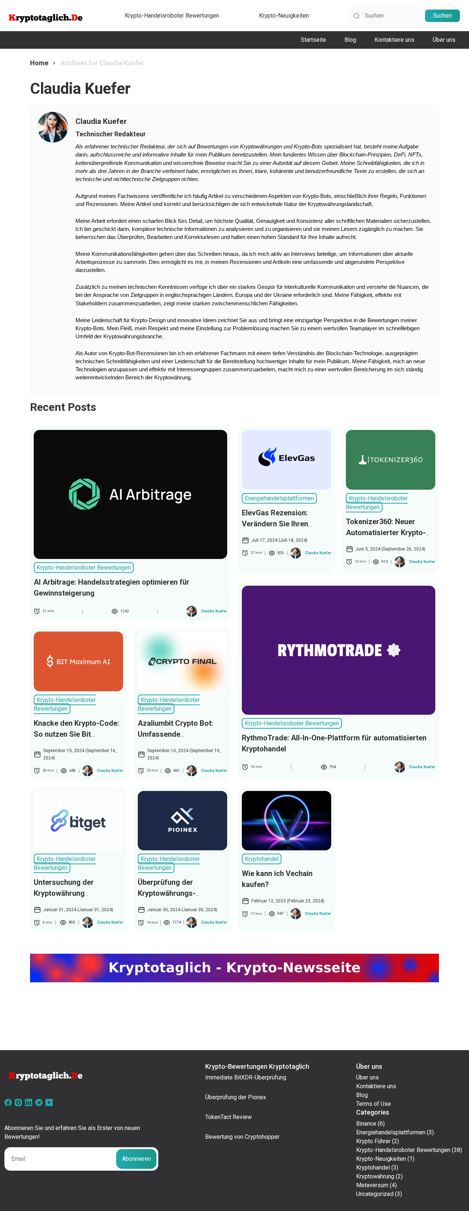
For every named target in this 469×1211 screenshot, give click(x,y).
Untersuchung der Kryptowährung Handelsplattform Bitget (74, 893)
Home (39, 63)
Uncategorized (375, 1193)
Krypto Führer (373, 1141)
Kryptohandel (261, 858)
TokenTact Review (228, 1117)
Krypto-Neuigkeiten (284, 15)
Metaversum (372, 1185)
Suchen (442, 15)
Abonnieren (136, 1158)
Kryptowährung (375, 1176)
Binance (366, 1123)
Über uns (444, 39)
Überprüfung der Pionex (235, 1097)
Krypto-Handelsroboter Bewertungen (172, 15)
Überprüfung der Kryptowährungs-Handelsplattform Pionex (179, 893)
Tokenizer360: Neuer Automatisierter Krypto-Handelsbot (386, 532)
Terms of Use (373, 1103)
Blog (350, 39)
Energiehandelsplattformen (279, 498)
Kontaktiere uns (394, 39)
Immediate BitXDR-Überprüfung (245, 1077)
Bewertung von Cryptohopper (242, 1136)
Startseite (313, 39)
